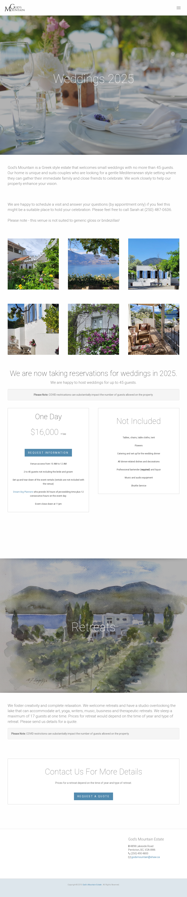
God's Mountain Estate (92, 885)
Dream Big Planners (23, 492)
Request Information (48, 452)
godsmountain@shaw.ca (145, 857)
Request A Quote (93, 796)
